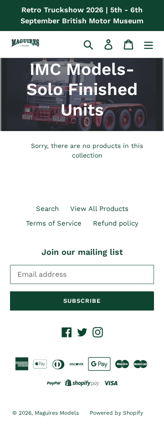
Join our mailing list (82, 252)
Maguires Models (58, 413)
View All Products (99, 209)
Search (47, 209)
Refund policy (115, 223)
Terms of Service (54, 223)
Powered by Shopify (116, 413)
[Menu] (148, 44)
